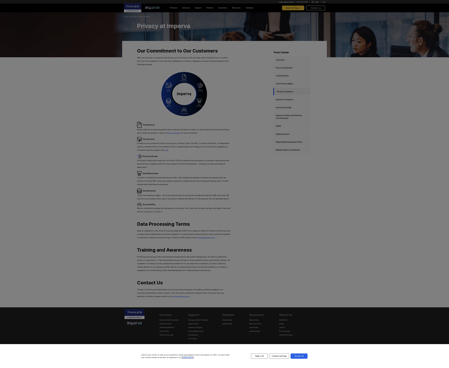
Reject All (259, 356)
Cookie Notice (187, 357)
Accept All (299, 356)
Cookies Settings (279, 356)
